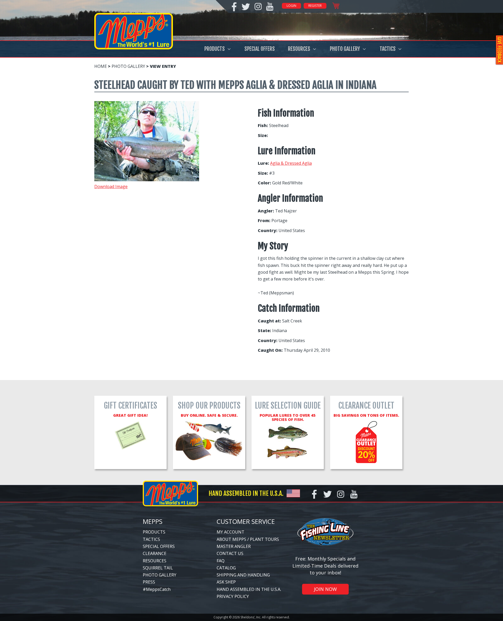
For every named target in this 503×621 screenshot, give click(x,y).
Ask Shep (226, 582)
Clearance (154, 553)
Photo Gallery (345, 49)
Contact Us (230, 553)
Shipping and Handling (243, 575)
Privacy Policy (233, 596)
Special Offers (259, 49)
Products (214, 49)
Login (291, 5)
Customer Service (246, 521)
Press (149, 582)
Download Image (111, 186)
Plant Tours (264, 539)
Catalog (226, 568)
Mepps (152, 521)
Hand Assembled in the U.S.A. (249, 589)
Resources (299, 49)
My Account (230, 532)
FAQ (221, 561)
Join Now (325, 589)
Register (315, 5)
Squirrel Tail (158, 568)
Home (100, 66)
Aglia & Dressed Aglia (291, 163)
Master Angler (234, 546)
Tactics (388, 49)
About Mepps (231, 539)
